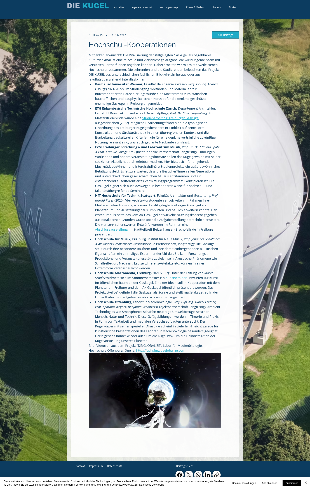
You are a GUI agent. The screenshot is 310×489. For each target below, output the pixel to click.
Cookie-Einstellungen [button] (244, 483)
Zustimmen (292, 483)
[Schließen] (306, 483)
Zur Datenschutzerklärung (149, 484)
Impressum (96, 466)
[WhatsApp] (198, 475)
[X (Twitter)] (189, 475)
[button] (142, 7)
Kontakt (80, 466)
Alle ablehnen (269, 483)
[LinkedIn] (207, 475)
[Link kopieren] (216, 475)
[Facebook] (179, 475)
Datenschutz (114, 466)
